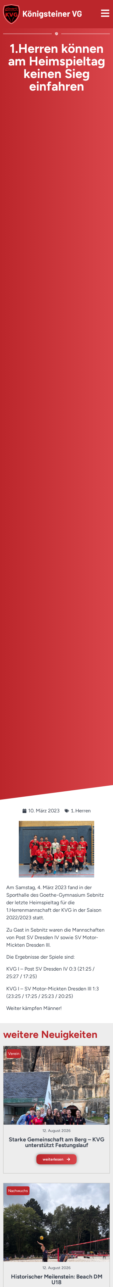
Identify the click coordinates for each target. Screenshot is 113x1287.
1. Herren (81, 810)
